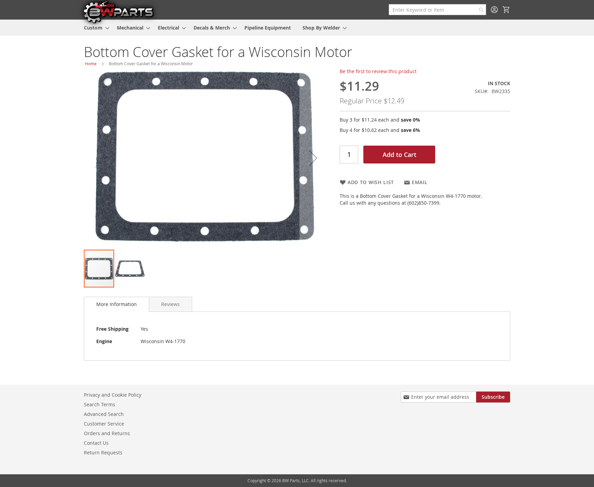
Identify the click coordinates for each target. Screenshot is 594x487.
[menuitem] (94, 28)
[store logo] (118, 11)
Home (91, 63)
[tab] (116, 304)
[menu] (297, 28)
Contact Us (96, 443)
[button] (313, 158)
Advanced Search (104, 414)
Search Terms (99, 404)
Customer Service (104, 423)
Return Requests (103, 452)
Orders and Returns (107, 433)
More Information (116, 304)
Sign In (494, 9)
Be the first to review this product (378, 71)
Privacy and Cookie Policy (112, 395)
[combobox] (437, 9)
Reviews (170, 304)
